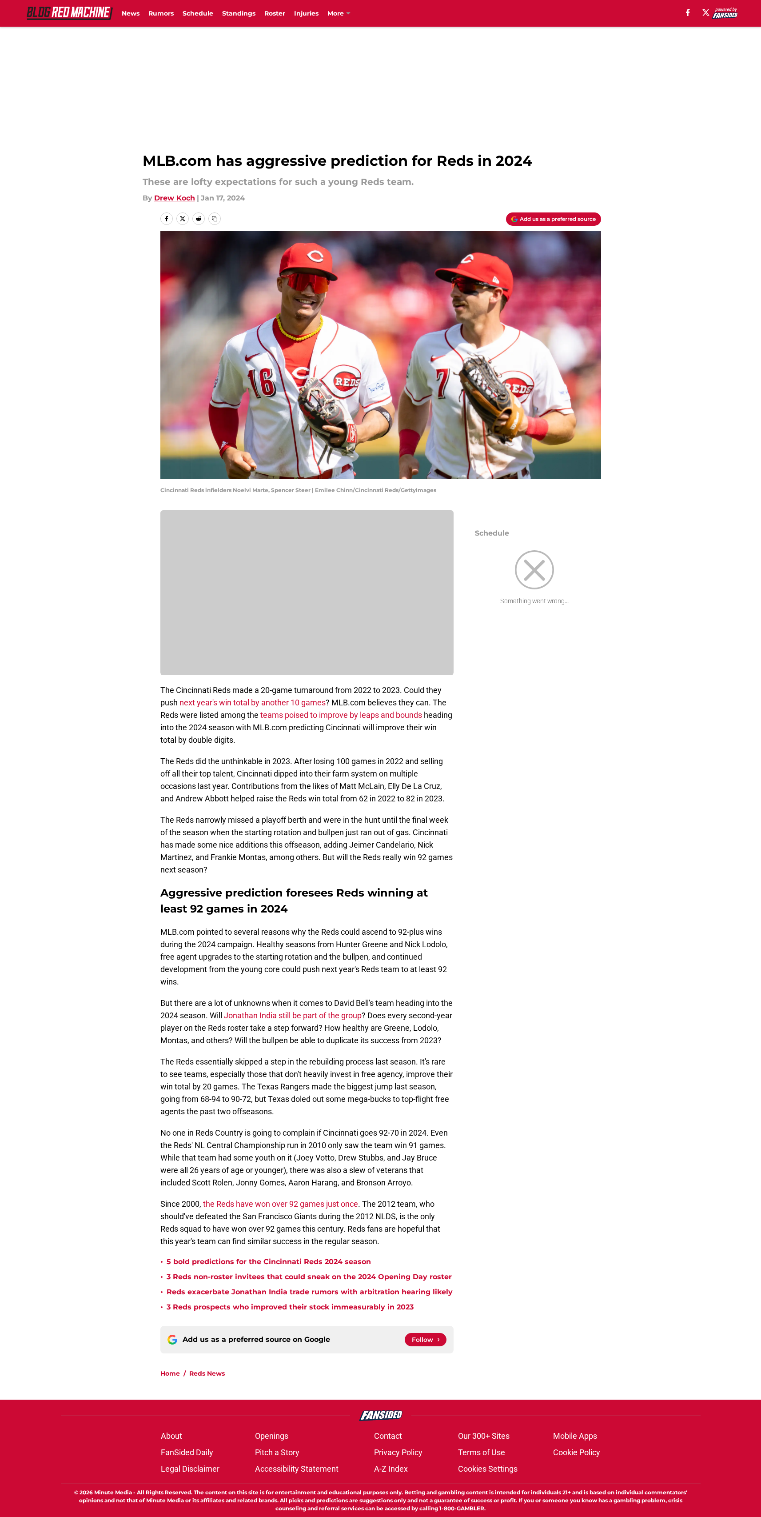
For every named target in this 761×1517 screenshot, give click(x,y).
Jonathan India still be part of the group (293, 1015)
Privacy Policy (398, 1452)
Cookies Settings (488, 1468)
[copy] (214, 218)
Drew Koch (174, 198)
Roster (274, 13)
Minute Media (113, 1492)
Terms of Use (481, 1452)
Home (170, 1373)
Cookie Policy (576, 1452)
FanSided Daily (187, 1452)
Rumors (161, 13)
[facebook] (688, 12)
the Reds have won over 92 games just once (280, 1204)
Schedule (198, 13)
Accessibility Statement (297, 1468)
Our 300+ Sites (484, 1436)
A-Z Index (391, 1468)
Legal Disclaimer (190, 1468)
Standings (238, 13)
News (130, 13)
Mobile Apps (575, 1436)
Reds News (207, 1373)
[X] (705, 12)
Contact (388, 1436)
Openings (271, 1436)
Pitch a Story (277, 1452)
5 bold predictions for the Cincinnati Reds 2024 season (269, 1261)
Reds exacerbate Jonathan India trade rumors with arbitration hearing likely (310, 1292)
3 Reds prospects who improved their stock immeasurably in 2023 (290, 1307)
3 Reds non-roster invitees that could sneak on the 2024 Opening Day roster (309, 1277)
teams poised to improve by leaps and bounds (341, 715)
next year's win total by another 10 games (252, 702)
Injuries (306, 13)
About (171, 1436)
